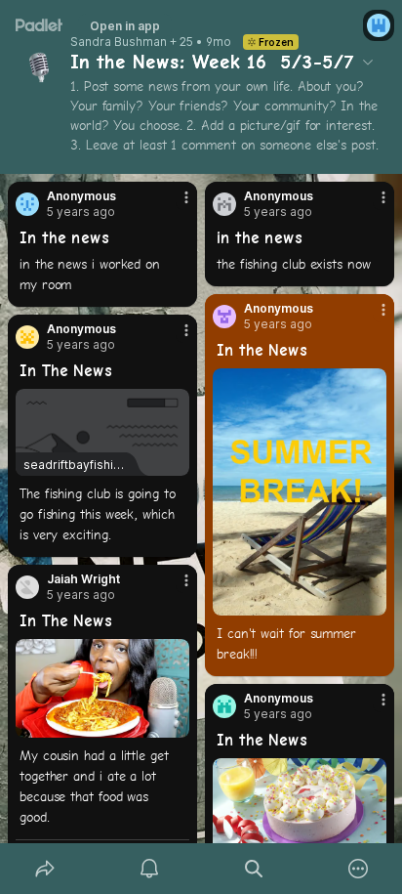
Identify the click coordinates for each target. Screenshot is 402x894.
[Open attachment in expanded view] (299, 492)
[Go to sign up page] (378, 25)
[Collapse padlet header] (368, 61)
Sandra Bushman (118, 42)
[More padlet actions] (357, 868)
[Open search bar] (253, 868)
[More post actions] (173, 205)
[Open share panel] (44, 868)
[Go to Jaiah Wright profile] (27, 587)
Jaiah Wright (83, 579)
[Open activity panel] (148, 868)
